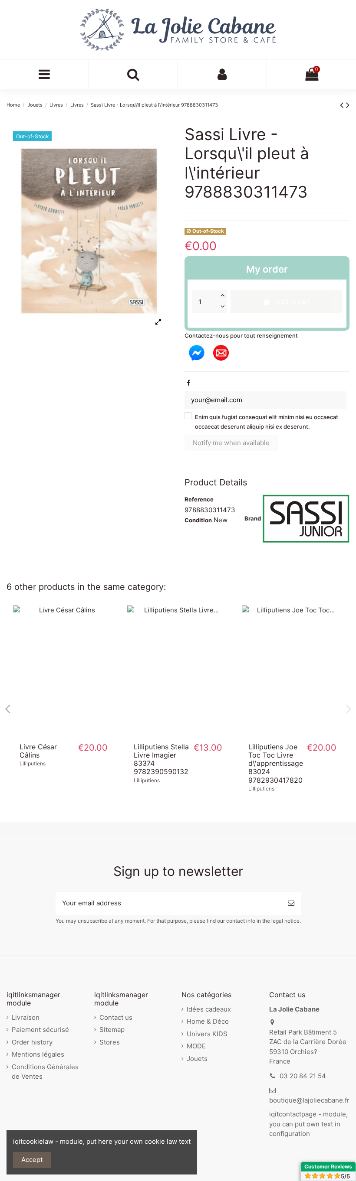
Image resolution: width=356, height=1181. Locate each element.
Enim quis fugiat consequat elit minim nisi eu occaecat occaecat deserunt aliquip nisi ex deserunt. (266, 421)
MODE (196, 1046)
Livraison (26, 1017)
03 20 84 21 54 (303, 1076)
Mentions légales (38, 1054)
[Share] (189, 383)
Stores (109, 1042)
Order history (32, 1042)
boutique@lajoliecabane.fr (309, 1100)
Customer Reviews (328, 1166)
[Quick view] (63, 732)
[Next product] (347, 105)
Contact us (115, 1017)
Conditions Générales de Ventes (45, 1072)
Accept (32, 1159)
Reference (199, 499)
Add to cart (293, 301)
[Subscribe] (291, 903)
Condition (198, 520)
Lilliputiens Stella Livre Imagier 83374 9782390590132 (161, 759)
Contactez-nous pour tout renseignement (241, 335)
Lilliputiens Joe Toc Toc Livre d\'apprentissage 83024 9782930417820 (275, 763)
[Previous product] (343, 105)
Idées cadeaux (209, 1009)
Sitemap (112, 1029)
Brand (252, 518)
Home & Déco (208, 1021)
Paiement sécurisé (40, 1029)
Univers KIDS (207, 1034)
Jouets (197, 1058)
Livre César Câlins (38, 750)
